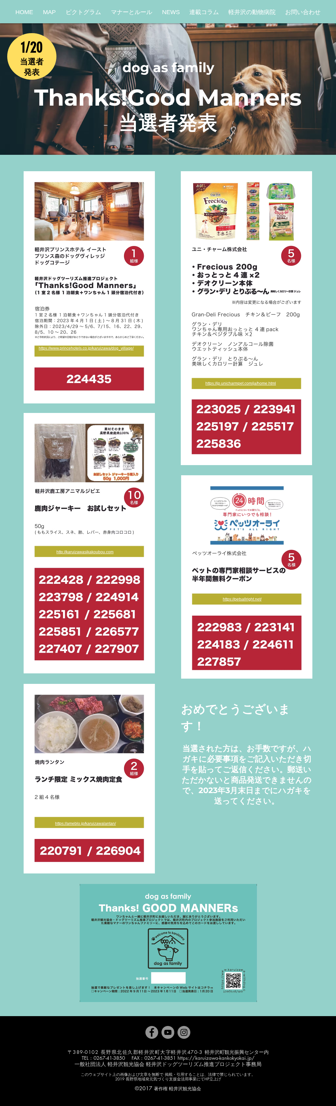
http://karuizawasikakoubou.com (85, 552)
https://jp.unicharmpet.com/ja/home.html (240, 383)
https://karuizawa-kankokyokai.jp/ (216, 1058)
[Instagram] (184, 1032)
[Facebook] (151, 1032)
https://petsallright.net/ (242, 599)
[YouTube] (167, 1032)
